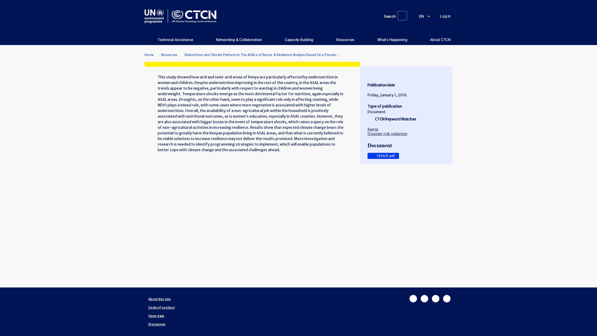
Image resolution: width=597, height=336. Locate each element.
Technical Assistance (175, 40)
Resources (345, 40)
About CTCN (440, 40)
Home (149, 55)
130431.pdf (386, 156)
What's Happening (392, 40)
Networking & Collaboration (239, 40)
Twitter (424, 298)
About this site (159, 299)
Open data (156, 316)
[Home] (182, 16)
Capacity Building (299, 40)
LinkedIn (435, 298)
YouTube (446, 298)
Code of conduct (161, 307)
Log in (445, 16)
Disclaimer (157, 324)
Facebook (413, 298)
